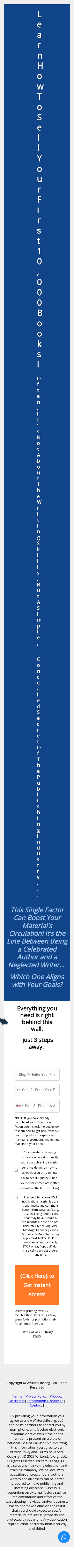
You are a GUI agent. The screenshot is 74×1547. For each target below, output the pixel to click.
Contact (36, 1405)
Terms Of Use (30, 1332)
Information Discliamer (45, 1401)
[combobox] (19, 1105)
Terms (17, 1396)
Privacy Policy (36, 1396)
